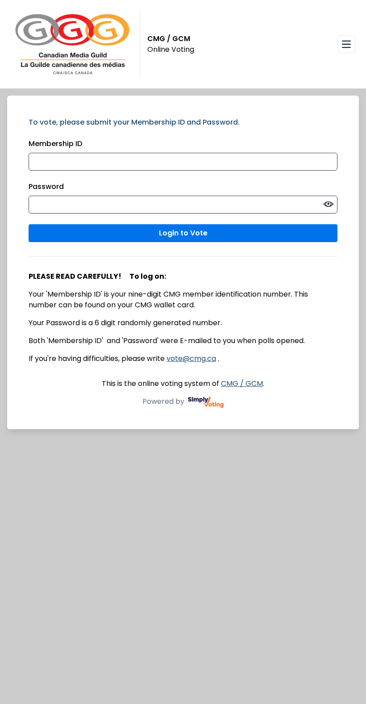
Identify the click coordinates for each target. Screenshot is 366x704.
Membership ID (55, 143)
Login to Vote (183, 233)
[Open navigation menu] (346, 44)
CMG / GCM (242, 383)
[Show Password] (328, 205)
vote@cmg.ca (191, 358)
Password (46, 186)
